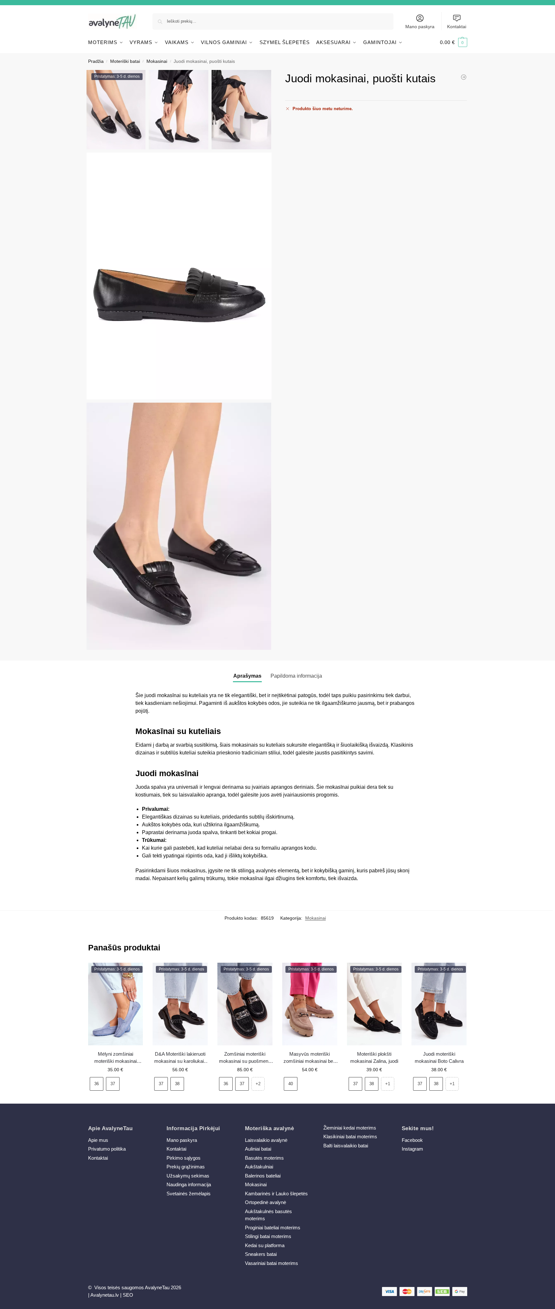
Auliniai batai (258, 1149)
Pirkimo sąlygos (184, 1158)
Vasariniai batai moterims (271, 1263)
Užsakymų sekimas (188, 1175)
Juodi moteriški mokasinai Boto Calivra (439, 1057)
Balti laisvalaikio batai (345, 1145)
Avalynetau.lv (104, 1295)
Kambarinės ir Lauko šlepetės (276, 1193)
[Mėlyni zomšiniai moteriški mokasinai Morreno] (463, 77)
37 (112, 1083)
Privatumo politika (107, 1149)
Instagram (412, 1149)
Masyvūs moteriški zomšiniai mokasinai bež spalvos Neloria (309, 1058)
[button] (453, 42)
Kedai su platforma (264, 1245)
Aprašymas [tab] (247, 676)
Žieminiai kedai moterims (349, 1128)
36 (96, 1083)
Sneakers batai (261, 1254)
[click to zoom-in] (179, 276)
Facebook (412, 1140)
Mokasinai (156, 61)
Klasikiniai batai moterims (350, 1136)
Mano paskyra (419, 26)
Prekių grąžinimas (186, 1166)
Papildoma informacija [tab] (296, 676)
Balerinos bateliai (263, 1175)
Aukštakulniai (259, 1166)
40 (290, 1083)
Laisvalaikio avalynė (266, 1140)
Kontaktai (456, 26)
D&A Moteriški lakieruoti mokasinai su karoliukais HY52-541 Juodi (180, 1058)
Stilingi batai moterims (268, 1236)
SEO (128, 1295)
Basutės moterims (264, 1158)
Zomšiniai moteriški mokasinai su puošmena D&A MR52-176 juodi (245, 1058)
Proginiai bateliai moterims (272, 1227)
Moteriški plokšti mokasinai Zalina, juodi (374, 1057)
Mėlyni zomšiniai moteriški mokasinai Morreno (115, 1058)
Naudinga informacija (189, 1184)
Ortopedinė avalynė (265, 1202)
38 (177, 1083)
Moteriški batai (125, 61)
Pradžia (96, 61)
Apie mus (98, 1140)
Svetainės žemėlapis (189, 1193)
